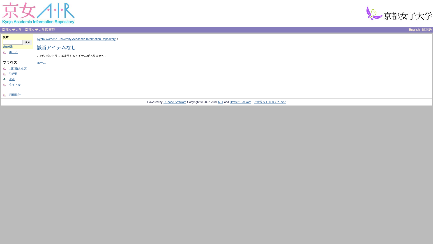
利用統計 (15, 94)
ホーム (13, 52)
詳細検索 (8, 46)
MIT (220, 102)
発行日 (13, 73)
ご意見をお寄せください (270, 102)
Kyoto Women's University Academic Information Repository (76, 39)
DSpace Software (175, 102)
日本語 (427, 29)
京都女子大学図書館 (40, 29)
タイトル (15, 84)
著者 (12, 79)
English (414, 29)
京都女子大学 (12, 29)
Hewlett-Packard (240, 102)
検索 (6, 37)
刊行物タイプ (18, 68)
